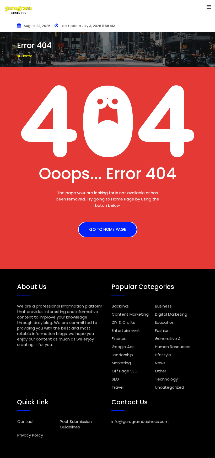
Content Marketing (130, 314)
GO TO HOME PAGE (107, 229)
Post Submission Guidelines (76, 424)
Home (26, 56)
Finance (119, 338)
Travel (117, 387)
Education (164, 322)
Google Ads (123, 346)
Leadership (122, 355)
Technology (166, 379)
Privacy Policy (30, 435)
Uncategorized (169, 387)
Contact (25, 421)
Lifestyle (163, 355)
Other (160, 371)
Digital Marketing (171, 314)
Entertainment (126, 330)
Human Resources (172, 346)
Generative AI (168, 338)
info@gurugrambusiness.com (140, 421)
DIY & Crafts (123, 322)
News (160, 363)
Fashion (162, 330)
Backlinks (120, 306)
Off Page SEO (125, 371)
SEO (115, 379)
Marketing (121, 363)
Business (163, 306)
